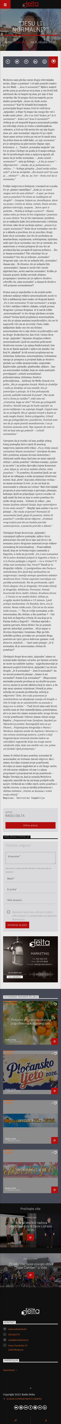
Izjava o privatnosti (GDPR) (24, 1399)
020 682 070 (14, 1334)
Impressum (9, 1370)
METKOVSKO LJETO (31, 1170)
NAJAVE (8, 1152)
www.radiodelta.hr (17, 1329)
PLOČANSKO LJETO (31, 1071)
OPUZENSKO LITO (31, 1120)
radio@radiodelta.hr (18, 1340)
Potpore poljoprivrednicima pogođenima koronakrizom (31, 1022)
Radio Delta (22, 42)
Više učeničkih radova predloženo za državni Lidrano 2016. (30, 1226)
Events (9, 1053)
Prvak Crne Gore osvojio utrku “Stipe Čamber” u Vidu (31, 1266)
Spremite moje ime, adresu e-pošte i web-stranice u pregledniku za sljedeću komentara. (34, 912)
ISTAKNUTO (11, 1004)
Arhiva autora (30, 825)
